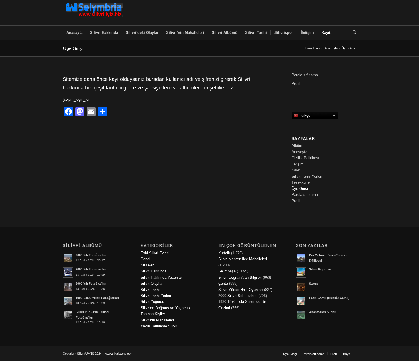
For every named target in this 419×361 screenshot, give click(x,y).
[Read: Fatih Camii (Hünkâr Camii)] (301, 301)
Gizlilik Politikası (305, 158)
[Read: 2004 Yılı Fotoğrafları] (68, 272)
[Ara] (352, 33)
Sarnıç (313, 283)
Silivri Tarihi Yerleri (307, 176)
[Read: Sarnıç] (301, 287)
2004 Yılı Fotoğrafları (91, 269)
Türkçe (304, 115)
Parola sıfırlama (305, 75)
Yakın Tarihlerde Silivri (159, 326)
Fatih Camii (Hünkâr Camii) (329, 298)
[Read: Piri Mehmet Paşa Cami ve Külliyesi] (301, 258)
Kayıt (296, 170)
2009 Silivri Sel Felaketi (237, 296)
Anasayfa (299, 152)
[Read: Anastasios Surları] (301, 315)
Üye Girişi (73, 48)
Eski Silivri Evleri (155, 253)
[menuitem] (74, 33)
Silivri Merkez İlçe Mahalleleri (242, 259)
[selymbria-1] (94, 12)
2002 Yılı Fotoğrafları (91, 283)
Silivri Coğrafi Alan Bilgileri (240, 277)
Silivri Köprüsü (320, 269)
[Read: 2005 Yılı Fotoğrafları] (68, 258)
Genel (145, 259)
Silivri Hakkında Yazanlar (161, 277)
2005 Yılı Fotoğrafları (91, 255)
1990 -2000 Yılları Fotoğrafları (97, 298)
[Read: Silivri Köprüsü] (301, 272)
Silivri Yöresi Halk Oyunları (240, 290)
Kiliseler (147, 265)
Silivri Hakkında (153, 271)
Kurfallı (224, 253)
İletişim (298, 164)
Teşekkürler (301, 182)
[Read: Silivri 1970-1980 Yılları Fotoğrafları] (68, 315)
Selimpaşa (227, 271)
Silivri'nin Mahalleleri (157, 320)
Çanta (223, 283)
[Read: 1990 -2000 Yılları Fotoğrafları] (68, 301)
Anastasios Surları (322, 312)
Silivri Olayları (152, 283)
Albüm (297, 145)
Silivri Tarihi (150, 290)
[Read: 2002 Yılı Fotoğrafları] (68, 287)
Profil (296, 83)
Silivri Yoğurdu (152, 302)
